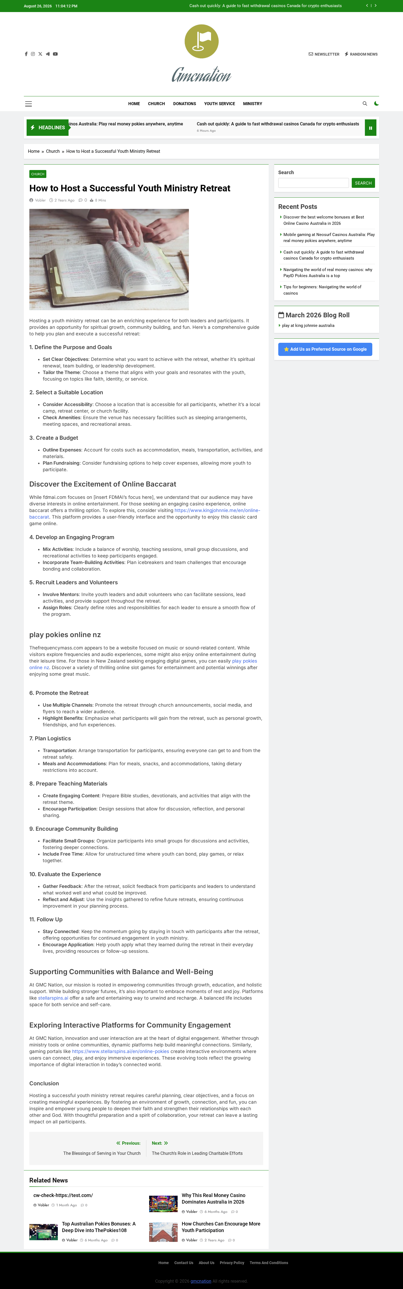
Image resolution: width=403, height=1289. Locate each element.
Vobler (40, 200)
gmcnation (201, 1281)
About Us (206, 1263)
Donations (184, 103)
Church (156, 103)
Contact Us (183, 1263)
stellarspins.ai (53, 998)
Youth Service (219, 103)
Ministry (252, 103)
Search (286, 172)
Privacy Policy (232, 1263)
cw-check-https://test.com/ (63, 1195)
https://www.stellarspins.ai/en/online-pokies (120, 1051)
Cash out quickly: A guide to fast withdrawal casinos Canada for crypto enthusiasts (265, 6)
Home (134, 103)
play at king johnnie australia (308, 325)
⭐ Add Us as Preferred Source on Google (325, 349)
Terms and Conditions (269, 1263)
